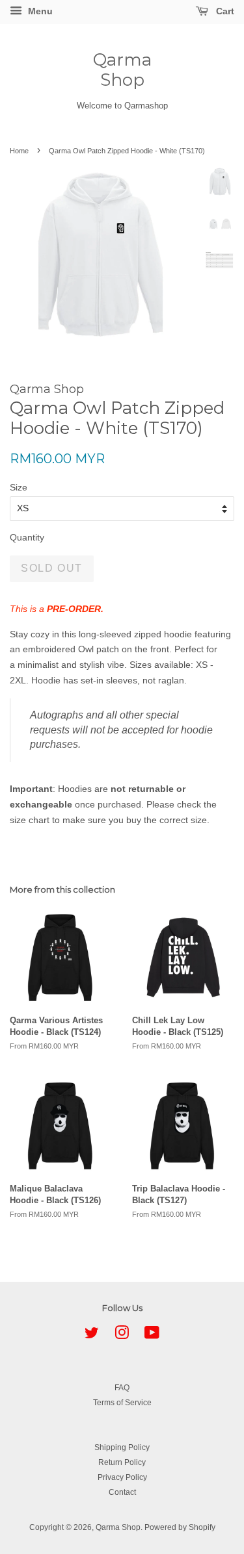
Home (19, 151)
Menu (39, 11)
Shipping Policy (122, 1447)
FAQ (122, 1387)
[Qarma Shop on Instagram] (122, 1335)
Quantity (27, 537)
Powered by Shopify (179, 1527)
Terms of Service (122, 1402)
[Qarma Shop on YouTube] (151, 1335)
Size (18, 487)
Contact (122, 1492)
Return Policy (122, 1462)
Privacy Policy (122, 1477)
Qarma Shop (122, 70)
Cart (223, 11)
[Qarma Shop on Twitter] (92, 1335)
